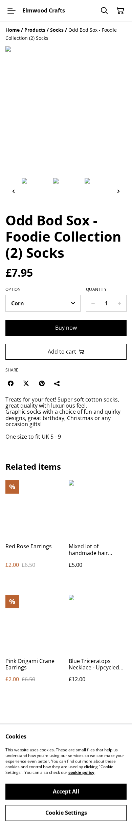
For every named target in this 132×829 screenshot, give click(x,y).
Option (13, 289)
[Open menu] (11, 10)
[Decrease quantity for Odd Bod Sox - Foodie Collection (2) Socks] (93, 303)
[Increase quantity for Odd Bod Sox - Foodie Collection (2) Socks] (120, 303)
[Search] (104, 10)
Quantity (96, 289)
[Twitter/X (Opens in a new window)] (26, 383)
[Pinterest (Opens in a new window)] (42, 383)
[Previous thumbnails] (13, 191)
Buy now (66, 327)
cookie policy (81, 772)
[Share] (57, 383)
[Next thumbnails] (118, 191)
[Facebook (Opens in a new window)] (10, 383)
